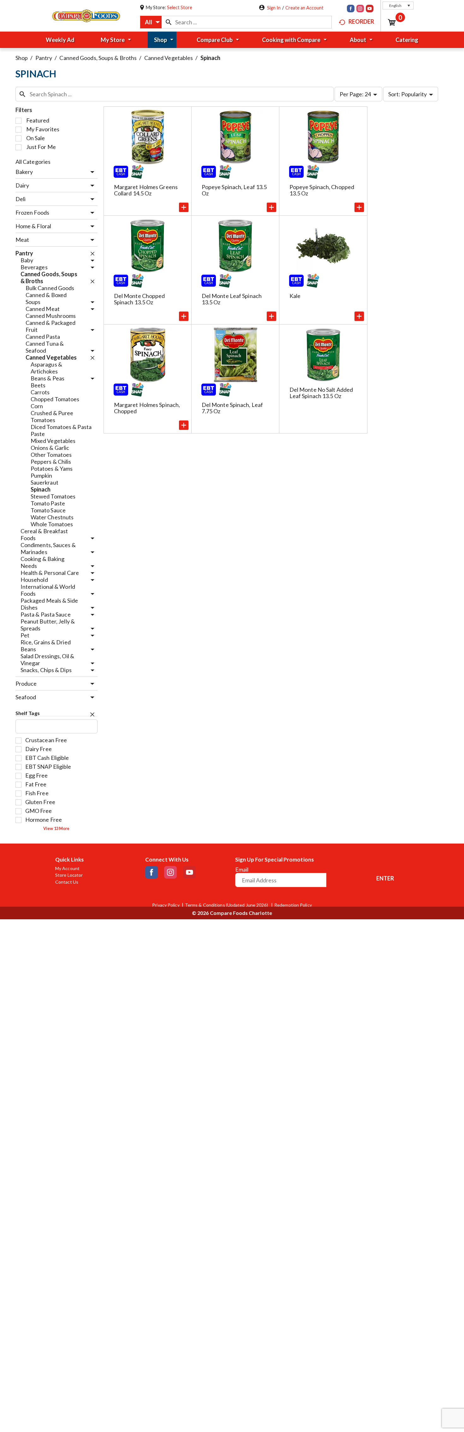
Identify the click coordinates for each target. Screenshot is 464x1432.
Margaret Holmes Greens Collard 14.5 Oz (146, 190)
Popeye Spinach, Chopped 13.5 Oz (321, 190)
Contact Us (66, 882)
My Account (67, 868)
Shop (21, 57)
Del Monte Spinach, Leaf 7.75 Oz (232, 408)
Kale (294, 295)
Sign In (274, 7)
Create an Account (304, 7)
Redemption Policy (293, 905)
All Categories (33, 161)
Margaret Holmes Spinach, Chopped (147, 408)
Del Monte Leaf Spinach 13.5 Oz (232, 299)
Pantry (43, 57)
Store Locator (69, 875)
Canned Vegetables (168, 57)
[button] (398, 5)
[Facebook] (350, 9)
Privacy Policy (165, 905)
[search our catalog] (168, 22)
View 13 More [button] (56, 828)
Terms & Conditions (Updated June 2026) (227, 905)
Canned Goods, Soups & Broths (98, 57)
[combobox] (151, 22)
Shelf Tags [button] (27, 713)
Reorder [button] (361, 21)
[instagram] (360, 9)
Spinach (210, 57)
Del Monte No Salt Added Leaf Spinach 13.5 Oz (321, 392)
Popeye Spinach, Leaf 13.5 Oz (234, 190)
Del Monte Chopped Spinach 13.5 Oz (139, 299)
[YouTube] (369, 9)
